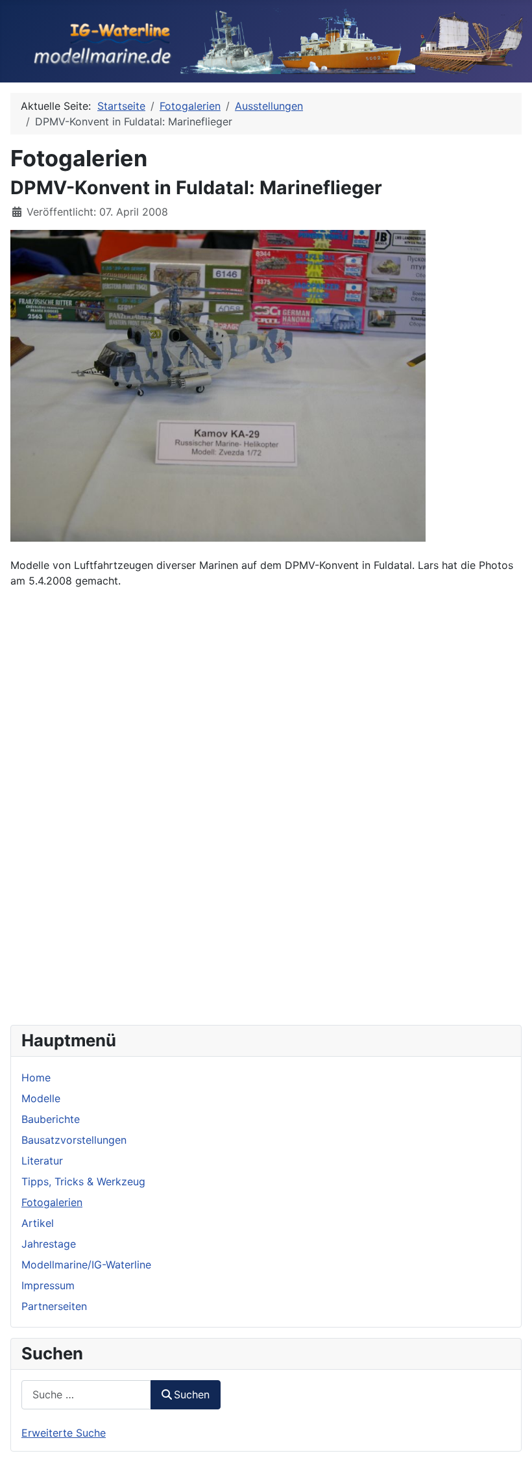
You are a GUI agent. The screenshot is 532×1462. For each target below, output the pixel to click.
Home (36, 1077)
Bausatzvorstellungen (74, 1139)
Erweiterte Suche (63, 1432)
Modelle (40, 1098)
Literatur (42, 1160)
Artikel (37, 1222)
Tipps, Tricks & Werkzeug (83, 1181)
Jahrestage (48, 1243)
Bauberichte (50, 1119)
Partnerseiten (54, 1306)
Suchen (192, 1394)
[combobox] (86, 1394)
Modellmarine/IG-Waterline (86, 1264)
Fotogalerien (51, 1202)
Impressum (48, 1285)
